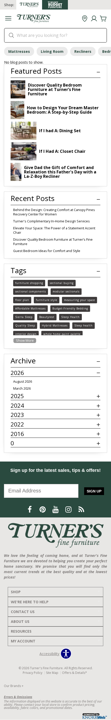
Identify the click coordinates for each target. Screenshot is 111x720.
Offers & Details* (74, 673)
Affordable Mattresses (30, 308)
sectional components (30, 291)
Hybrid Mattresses (55, 325)
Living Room (52, 51)
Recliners (82, 51)
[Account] (94, 19)
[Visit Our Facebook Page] (30, 509)
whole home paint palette (62, 334)
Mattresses (19, 51)
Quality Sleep (25, 325)
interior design (26, 334)
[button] (8, 19)
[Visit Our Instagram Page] (69, 509)
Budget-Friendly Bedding (70, 308)
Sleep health (83, 325)
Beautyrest (46, 317)
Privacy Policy (32, 673)
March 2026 (22, 388)
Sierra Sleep (24, 317)
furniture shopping (29, 283)
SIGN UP (94, 491)
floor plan (22, 300)
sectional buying (62, 283)
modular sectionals (66, 291)
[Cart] (103, 19)
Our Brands (13, 686)
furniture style (46, 300)
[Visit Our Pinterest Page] (43, 509)
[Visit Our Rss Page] (81, 509)
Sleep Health (70, 317)
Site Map (52, 673)
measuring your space (79, 300)
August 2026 (22, 381)
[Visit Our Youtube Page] (56, 509)
